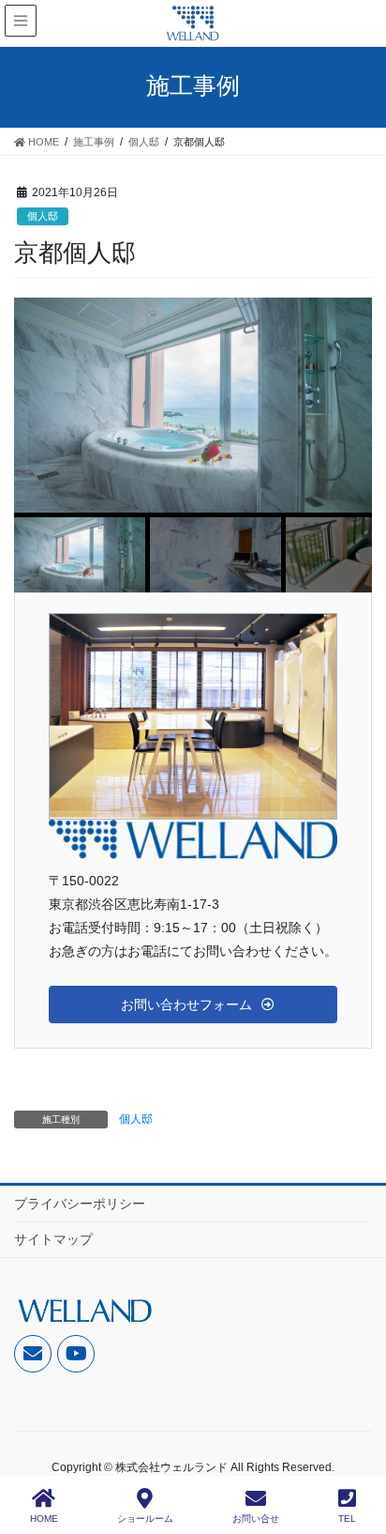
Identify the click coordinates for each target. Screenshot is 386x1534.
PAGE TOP (356, 1449)
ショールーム (145, 1518)
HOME (44, 1518)
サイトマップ (53, 1239)
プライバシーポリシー (79, 1203)
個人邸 (42, 216)
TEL (347, 1518)
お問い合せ (255, 1518)
